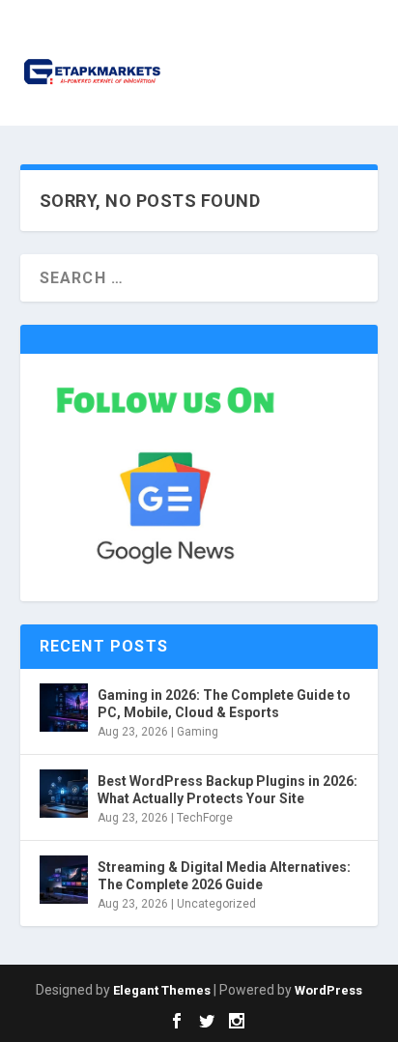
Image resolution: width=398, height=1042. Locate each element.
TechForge (205, 818)
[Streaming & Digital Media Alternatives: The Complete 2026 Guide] (64, 879)
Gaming (197, 731)
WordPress (328, 990)
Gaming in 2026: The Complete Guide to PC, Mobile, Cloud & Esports (224, 703)
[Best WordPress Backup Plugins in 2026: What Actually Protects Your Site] (64, 793)
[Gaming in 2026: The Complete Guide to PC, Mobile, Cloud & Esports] (64, 707)
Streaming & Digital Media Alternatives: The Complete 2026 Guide (224, 875)
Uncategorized (216, 904)
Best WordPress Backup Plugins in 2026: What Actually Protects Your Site (227, 789)
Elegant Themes (162, 990)
